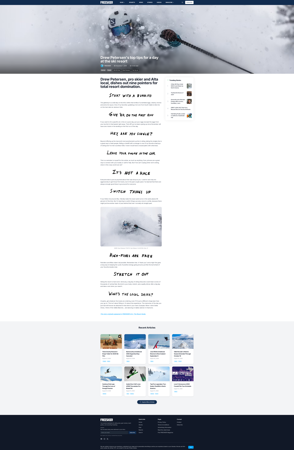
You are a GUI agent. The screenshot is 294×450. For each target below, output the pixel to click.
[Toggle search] (182, 2)
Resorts (132, 2)
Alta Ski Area (117, 70)
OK (191, 447)
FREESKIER (107, 66)
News (141, 2)
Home (140, 422)
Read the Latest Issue (164, 430)
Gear (121, 2)
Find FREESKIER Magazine (165, 432)
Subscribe (189, 2)
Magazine (169, 2)
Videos (159, 2)
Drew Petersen (126, 70)
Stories (149, 2)
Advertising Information (164, 427)
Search (141, 432)
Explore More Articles (148, 402)
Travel (109, 70)
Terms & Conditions (163, 425)
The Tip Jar (135, 70)
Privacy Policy (162, 422)
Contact (179, 422)
